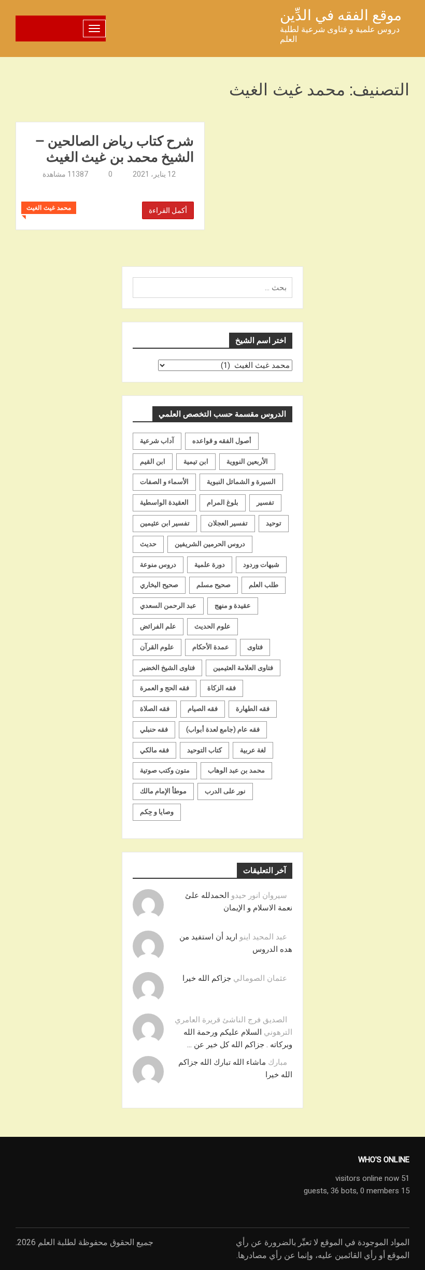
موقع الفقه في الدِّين (341, 15)
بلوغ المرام (222, 502)
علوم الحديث (212, 626)
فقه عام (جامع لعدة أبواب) (223, 729)
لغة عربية (253, 750)
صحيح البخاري (159, 585)
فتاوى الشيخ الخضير (167, 668)
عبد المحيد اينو (263, 936)
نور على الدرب (225, 791)
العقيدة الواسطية (164, 502)
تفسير (265, 502)
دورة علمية (209, 564)
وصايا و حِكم (157, 812)
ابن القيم (152, 461)
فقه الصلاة (154, 708)
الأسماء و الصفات (164, 482)
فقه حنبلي (154, 729)
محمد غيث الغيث (48, 207)
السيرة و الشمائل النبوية (241, 482)
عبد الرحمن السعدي (168, 605)
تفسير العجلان (228, 523)
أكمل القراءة (168, 210)
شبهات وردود (261, 564)
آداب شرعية (157, 441)
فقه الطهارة (253, 708)
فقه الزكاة (221, 688)
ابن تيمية (195, 461)
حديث (148, 544)
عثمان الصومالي (260, 978)
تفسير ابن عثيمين (165, 523)
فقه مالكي (154, 750)
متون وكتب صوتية (165, 770)
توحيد (273, 523)
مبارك (277, 1062)
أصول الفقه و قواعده (221, 441)
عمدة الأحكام (210, 647)
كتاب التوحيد (204, 750)
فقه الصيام (203, 708)
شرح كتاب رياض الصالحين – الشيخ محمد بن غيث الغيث (114, 149)
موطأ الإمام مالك (163, 791)
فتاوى (255, 647)
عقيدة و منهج (233, 605)
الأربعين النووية (247, 461)
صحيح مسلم (213, 585)
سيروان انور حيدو (259, 895)
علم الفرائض (158, 626)
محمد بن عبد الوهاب (236, 770)
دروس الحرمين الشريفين (210, 544)
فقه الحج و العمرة (164, 688)
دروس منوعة (158, 564)
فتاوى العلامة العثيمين (243, 668)
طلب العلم (263, 585)
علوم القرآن (157, 647)
